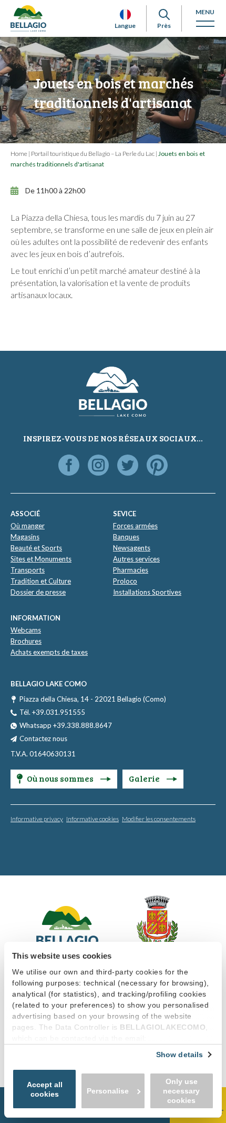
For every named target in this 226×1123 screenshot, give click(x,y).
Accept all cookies (45, 1089)
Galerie (145, 778)
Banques (126, 537)
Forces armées (135, 525)
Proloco (125, 581)
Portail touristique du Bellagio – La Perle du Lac (93, 153)
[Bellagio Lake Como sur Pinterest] (157, 466)
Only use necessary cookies (181, 1091)
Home (19, 153)
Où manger (28, 525)
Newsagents (131, 548)
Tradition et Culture (41, 581)
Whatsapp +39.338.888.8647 (65, 725)
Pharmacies (130, 570)
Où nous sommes (61, 778)
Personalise (108, 1091)
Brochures (26, 641)
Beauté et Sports (36, 548)
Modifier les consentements (159, 819)
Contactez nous (43, 738)
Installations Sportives (147, 592)
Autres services (136, 559)
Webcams (26, 630)
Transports (28, 570)
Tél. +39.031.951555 (52, 712)
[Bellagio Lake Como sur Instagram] (98, 466)
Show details (179, 1054)
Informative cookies (92, 819)
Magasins (25, 537)
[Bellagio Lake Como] (28, 18)
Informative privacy (37, 819)
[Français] (125, 14)
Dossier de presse (38, 592)
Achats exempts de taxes (49, 652)
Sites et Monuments (41, 559)
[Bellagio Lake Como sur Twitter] (127, 466)
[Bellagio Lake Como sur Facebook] (68, 466)
